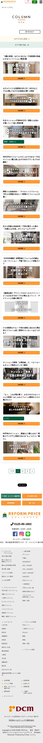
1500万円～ (26, 576)
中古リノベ (26, 625)
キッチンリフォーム (8, 601)
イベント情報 (8, 683)
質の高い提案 (6, 569)
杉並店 (4, 640)
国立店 (4, 666)
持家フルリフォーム (8, 594)
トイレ (6, 418)
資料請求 (12, 503)
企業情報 (7, 680)
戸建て (24, 558)
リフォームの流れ (7, 572)
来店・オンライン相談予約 (12, 496)
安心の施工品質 (7, 556)
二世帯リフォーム (7, 598)
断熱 (23, 636)
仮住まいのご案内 (7, 576)
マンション (26, 554)
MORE (20, 79)
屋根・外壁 (26, 600)
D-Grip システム (30, 735)
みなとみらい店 (7, 669)
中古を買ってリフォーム (9, 590)
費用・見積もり (10, 142)
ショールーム (8, 622)
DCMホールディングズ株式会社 (21, 720)
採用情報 (26, 680)
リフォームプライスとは (8, 552)
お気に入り (28, 2)
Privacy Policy (14, 727)
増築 (23, 640)
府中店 (4, 632)
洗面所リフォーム (7, 613)
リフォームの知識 (30, 622)
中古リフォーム (27, 580)
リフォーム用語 (29, 649)
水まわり (25, 632)
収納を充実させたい (28, 591)
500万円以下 (26, 562)
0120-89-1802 (23, 524)
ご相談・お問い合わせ (27, 692)
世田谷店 (4, 643)
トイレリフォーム (7, 609)
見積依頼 (26, 686)
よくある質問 (6, 580)
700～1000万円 (27, 569)
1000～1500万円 (28, 573)
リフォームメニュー (10, 587)
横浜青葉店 (5, 651)
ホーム (4, 7)
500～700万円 (27, 565)
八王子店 (4, 625)
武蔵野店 (4, 636)
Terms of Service (25, 727)
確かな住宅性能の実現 (9, 565)
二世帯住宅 (26, 584)
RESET (31, 32)
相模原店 (4, 662)
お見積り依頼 (33, 496)
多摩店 (4, 628)
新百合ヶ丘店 (6, 647)
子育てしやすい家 (28, 588)
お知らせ (26, 683)
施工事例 (27, 551)
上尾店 (4, 654)
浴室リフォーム (7, 605)
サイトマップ (8, 696)
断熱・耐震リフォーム (9, 616)
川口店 (4, 658)
